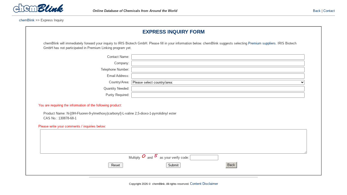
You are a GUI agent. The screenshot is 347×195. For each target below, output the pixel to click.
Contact (329, 11)
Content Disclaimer (204, 184)
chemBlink (27, 20)
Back (317, 11)
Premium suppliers (262, 43)
